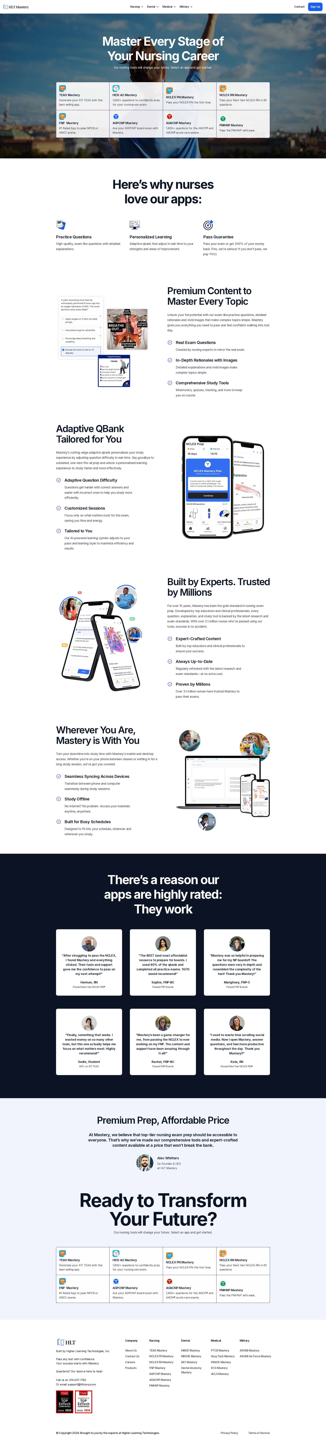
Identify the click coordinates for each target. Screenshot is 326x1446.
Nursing (154, 1340)
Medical (216, 1340)
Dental (185, 1340)
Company (131, 1340)
